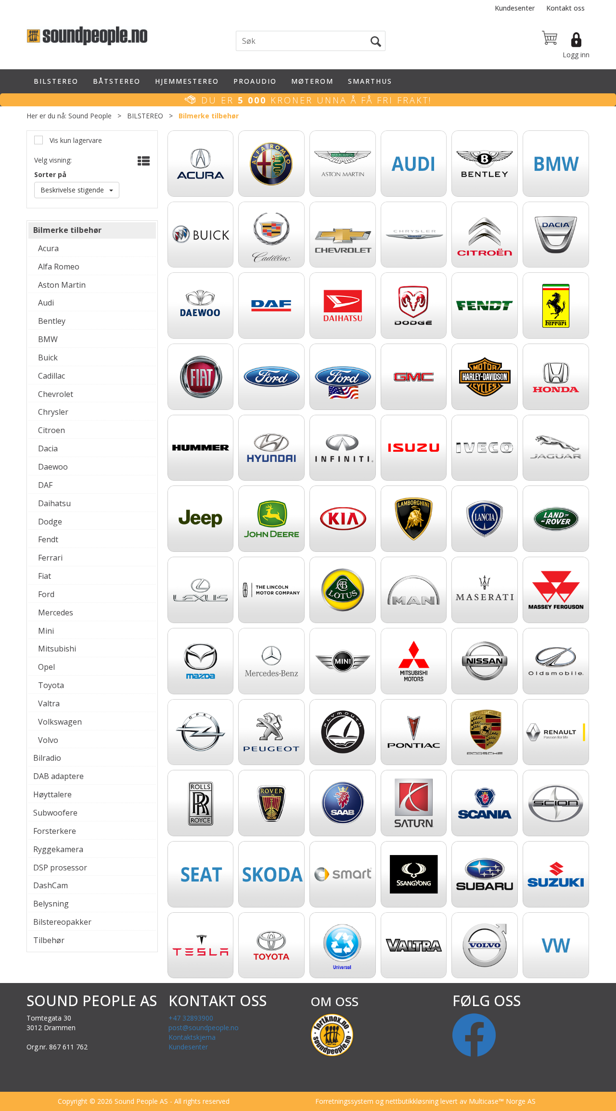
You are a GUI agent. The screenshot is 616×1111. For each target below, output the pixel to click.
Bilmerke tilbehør (209, 115)
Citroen (51, 430)
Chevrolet (55, 394)
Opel (46, 667)
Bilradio (47, 758)
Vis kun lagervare (75, 140)
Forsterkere (54, 831)
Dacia (48, 448)
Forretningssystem (344, 1101)
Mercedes (55, 612)
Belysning (51, 903)
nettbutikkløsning (411, 1101)
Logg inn (576, 54)
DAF (45, 485)
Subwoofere (55, 812)
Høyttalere (52, 794)
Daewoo (53, 466)
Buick (48, 357)
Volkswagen (60, 721)
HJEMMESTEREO (187, 81)
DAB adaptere (58, 776)
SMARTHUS (370, 81)
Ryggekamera (58, 849)
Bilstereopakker (62, 922)
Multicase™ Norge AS (502, 1101)
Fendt (48, 539)
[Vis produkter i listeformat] (142, 161)
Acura (48, 248)
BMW (48, 339)
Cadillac (51, 375)
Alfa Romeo (58, 266)
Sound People (90, 115)
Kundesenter (515, 8)
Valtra (49, 703)
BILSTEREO (56, 81)
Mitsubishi (57, 648)
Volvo (48, 740)
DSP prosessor (60, 867)
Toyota (51, 685)
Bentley (51, 321)
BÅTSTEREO (117, 81)
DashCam (50, 885)
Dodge (50, 521)
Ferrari (50, 557)
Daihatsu (54, 503)
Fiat (44, 576)
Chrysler (53, 412)
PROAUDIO (255, 81)
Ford (46, 594)
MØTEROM (312, 81)
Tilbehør (48, 940)
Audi (46, 302)
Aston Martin (62, 285)
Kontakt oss (565, 8)
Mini (46, 631)
